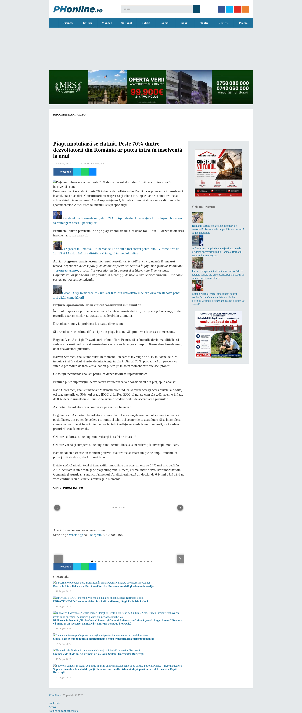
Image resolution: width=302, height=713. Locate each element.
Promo (243, 22)
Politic (146, 22)
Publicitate (54, 703)
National (126, 22)
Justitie (224, 22)
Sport (185, 22)
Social (165, 22)
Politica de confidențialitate (63, 710)
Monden (107, 22)
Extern (87, 22)
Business (68, 22)
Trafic (204, 22)
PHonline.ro (53, 23)
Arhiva (52, 706)
